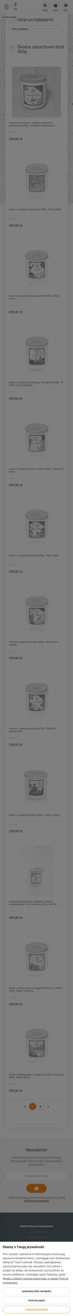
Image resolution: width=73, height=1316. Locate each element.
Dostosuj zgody (36, 1300)
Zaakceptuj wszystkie (36, 1309)
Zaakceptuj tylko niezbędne (36, 1291)
